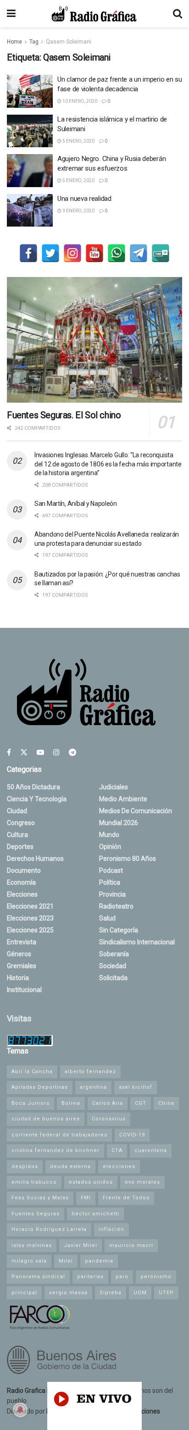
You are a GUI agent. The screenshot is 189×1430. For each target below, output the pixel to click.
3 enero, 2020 (77, 210)
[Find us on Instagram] (56, 752)
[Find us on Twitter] (24, 752)
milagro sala (29, 1261)
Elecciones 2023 (30, 918)
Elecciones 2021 (30, 906)
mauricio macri (131, 1245)
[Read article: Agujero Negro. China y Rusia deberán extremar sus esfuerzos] (30, 170)
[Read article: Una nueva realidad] (30, 210)
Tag (34, 42)
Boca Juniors (30, 1103)
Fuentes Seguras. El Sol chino (64, 415)
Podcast (111, 870)
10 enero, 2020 (79, 101)
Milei (66, 1261)
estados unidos (91, 1182)
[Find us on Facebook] (9, 752)
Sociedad (112, 966)
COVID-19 (132, 1135)
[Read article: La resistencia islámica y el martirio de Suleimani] (30, 131)
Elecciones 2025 (30, 930)
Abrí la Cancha (32, 1072)
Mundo (109, 834)
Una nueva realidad (84, 198)
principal (24, 1293)
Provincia (112, 894)
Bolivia (70, 1103)
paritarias (90, 1277)
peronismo (156, 1277)
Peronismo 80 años (127, 858)
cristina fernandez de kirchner (55, 1150)
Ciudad (17, 811)
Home (14, 42)
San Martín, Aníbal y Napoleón (75, 503)
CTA (116, 1150)
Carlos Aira (107, 1103)
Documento (24, 870)
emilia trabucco (34, 1182)
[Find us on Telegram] (72, 752)
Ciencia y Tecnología (37, 799)
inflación (111, 1229)
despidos (24, 1166)
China (166, 1103)
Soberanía (114, 954)
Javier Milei (80, 1245)
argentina (93, 1087)
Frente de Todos (126, 1198)
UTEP (166, 1293)
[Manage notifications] (20, 1409)
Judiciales (113, 787)
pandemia (99, 1261)
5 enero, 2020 (77, 141)
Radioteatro (116, 906)
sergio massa (68, 1293)
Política (109, 882)
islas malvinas (31, 1245)
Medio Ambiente (123, 799)
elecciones (119, 1166)
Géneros (19, 954)
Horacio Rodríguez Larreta (49, 1229)
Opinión (110, 846)
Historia (18, 977)
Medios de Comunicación (135, 811)
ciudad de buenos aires (45, 1119)
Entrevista (21, 942)
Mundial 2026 (118, 822)
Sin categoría (118, 930)
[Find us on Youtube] (40, 752)
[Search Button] (177, 14)
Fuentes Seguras (35, 1214)
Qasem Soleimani (68, 42)
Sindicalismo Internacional (137, 942)
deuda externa (70, 1166)
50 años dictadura (33, 787)
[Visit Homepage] (94, 14)
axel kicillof (135, 1087)
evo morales (142, 1182)
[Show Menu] (11, 14)
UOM (140, 1293)
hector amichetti (95, 1214)
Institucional (24, 989)
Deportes (20, 846)
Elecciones (22, 894)
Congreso (21, 822)
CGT (140, 1103)
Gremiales (21, 966)
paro (122, 1277)
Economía (21, 882)
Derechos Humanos (35, 858)
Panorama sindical (38, 1277)
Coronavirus (109, 1119)
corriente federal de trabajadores (59, 1135)
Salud (107, 918)
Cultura (17, 834)
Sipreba (111, 1293)
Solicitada (113, 977)
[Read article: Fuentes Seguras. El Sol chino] (94, 339)
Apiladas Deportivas (39, 1087)
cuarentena (150, 1150)
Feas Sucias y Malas (40, 1198)
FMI (86, 1198)
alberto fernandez (90, 1072)
